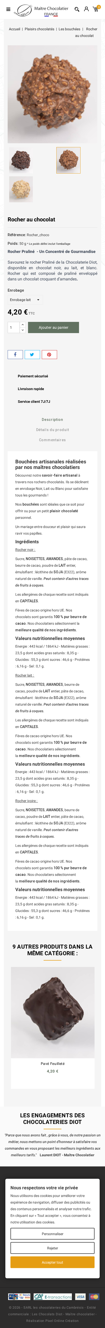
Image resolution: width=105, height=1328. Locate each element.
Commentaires (52, 440)
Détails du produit (52, 430)
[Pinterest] (49, 354)
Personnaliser (52, 1234)
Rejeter (52, 1248)
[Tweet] (32, 354)
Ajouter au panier (53, 327)
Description (52, 420)
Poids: (13, 243)
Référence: (17, 235)
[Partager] (15, 354)
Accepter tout (52, 1262)
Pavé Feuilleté (53, 1064)
